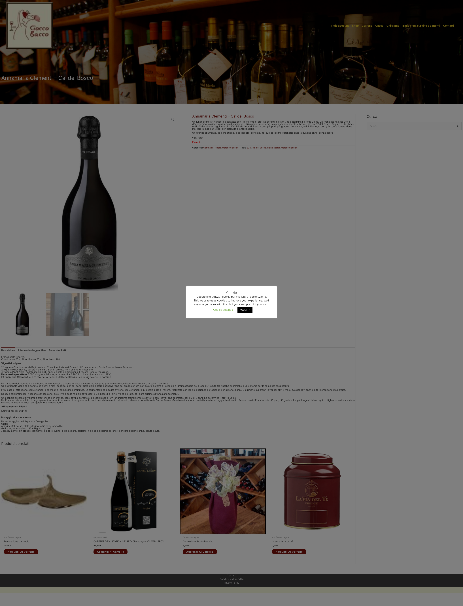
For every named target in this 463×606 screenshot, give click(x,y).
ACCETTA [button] (245, 309)
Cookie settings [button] (223, 309)
